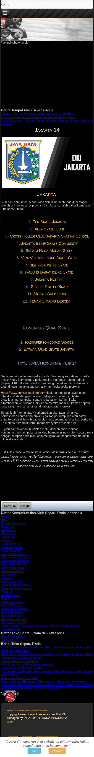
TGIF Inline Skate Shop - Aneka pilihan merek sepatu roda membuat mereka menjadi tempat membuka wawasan (47, 686)
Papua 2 (6, 591)
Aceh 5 (5, 516)
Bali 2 (4, 520)
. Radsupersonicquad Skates (48, 342)
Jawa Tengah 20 (11, 547)
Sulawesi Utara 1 (12, 612)
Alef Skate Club (49, 229)
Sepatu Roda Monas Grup (49, 250)
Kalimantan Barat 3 (13, 554)
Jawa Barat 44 (10, 544)
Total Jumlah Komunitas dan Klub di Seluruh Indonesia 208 (40, 626)
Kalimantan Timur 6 (14, 564)
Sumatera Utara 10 (13, 622)
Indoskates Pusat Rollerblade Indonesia (27, 664)
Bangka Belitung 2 (13, 523)
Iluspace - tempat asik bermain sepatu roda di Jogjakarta (38, 117)
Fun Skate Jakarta (49, 221)
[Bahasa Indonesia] (3, 21)
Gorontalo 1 (8, 533)
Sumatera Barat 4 (12, 615)
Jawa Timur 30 (10, 550)
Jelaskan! (57, 751)
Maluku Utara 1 (11, 581)
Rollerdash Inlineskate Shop (19, 678)
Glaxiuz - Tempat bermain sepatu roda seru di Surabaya (38, 113)
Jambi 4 (6, 540)
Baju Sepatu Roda (13, 636)
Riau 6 (5, 598)
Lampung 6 (8, 574)
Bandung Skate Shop (15, 651)
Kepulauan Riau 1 (12, 571)
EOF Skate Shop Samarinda (20, 661)
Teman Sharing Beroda (50, 301)
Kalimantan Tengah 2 (15, 561)
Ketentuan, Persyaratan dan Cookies (27, 710)
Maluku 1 (7, 578)
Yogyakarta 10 (10, 629)
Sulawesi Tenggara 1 (14, 609)
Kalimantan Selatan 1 (15, 557)
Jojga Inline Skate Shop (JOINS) (22, 668)
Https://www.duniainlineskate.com (23, 392)
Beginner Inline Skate (49, 265)
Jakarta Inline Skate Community (49, 243)
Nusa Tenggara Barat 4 (16, 585)
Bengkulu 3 (8, 530)
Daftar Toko (8, 640)
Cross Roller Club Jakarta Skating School (49, 236)
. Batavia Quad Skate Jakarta (48, 349)
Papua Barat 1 (10, 595)
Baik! (34, 751)
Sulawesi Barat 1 (12, 602)
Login (10, 721)
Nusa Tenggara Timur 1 (16, 588)
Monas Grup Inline (50, 294)
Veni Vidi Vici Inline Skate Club (49, 258)
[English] (3, 27)
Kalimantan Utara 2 (13, 567)
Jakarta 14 (8, 537)
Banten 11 (7, 526)
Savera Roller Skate (50, 286)
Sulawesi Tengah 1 (13, 605)
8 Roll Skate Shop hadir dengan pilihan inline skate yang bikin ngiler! (46, 647)
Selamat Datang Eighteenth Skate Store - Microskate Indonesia (43, 681)
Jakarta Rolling (49, 279)
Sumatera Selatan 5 (14, 619)
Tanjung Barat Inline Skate (49, 272)
